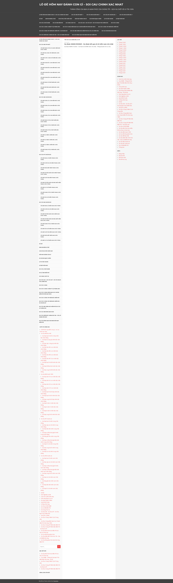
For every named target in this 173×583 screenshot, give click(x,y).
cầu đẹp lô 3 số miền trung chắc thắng (49, 188)
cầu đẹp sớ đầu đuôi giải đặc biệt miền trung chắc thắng (51, 183)
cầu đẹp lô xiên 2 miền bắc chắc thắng (49, 135)
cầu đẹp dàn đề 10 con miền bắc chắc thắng (50, 78)
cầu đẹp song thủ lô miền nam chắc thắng (50, 224)
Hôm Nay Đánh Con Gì (81, 18)
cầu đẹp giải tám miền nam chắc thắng (51, 232)
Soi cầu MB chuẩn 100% (93, 14)
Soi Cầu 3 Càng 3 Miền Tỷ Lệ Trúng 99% (49, 26)
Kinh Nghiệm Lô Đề (50, 18)
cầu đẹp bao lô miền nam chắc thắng (50, 205)
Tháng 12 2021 (122, 57)
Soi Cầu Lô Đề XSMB (44, 22)
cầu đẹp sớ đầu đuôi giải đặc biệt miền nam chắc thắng (51, 219)
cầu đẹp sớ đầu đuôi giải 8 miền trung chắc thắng (51, 173)
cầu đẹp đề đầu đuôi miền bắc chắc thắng (50, 88)
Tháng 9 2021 (122, 63)
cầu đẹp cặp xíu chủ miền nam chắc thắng (50, 210)
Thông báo (121, 147)
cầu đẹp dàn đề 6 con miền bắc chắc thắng (50, 68)
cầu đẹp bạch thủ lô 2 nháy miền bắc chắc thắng (50, 48)
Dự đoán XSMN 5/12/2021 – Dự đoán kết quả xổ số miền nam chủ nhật (88, 44)
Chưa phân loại (123, 86)
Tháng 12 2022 (122, 46)
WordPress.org (123, 159)
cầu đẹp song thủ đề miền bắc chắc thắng (50, 92)
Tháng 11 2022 (122, 48)
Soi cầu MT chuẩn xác (109, 14)
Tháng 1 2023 (122, 44)
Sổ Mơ (41, 18)
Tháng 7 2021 (122, 67)
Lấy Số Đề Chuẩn (108, 18)
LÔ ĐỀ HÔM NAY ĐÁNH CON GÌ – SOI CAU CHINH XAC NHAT (81, 4)
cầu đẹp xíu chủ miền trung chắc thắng (49, 198)
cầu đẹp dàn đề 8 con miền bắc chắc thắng (50, 73)
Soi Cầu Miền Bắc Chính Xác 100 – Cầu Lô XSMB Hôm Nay (54, 34)
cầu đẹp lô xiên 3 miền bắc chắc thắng (49, 140)
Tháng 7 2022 (122, 55)
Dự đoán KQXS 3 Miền (95, 18)
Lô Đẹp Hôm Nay (120, 18)
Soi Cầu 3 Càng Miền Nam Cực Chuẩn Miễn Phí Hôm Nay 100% (79, 26)
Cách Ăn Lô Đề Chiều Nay (65, 18)
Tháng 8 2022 (122, 54)
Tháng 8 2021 (122, 65)
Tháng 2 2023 (122, 42)
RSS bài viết (122, 155)
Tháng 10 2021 (122, 61)
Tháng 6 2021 (122, 69)
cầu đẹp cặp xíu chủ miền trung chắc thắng (50, 163)
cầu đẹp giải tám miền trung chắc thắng (49, 178)
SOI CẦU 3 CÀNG (115, 22)
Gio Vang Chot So (70, 22)
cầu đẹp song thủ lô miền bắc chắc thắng (50, 150)
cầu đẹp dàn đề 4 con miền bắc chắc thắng (50, 63)
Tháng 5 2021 (122, 71)
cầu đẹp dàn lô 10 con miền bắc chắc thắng (50, 116)
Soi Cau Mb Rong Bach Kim (109, 30)
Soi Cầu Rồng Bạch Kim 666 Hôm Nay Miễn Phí (84, 34)
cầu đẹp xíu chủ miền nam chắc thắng (51, 228)
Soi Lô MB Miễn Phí (58, 22)
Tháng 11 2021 (122, 59)
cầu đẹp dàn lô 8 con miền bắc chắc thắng (50, 111)
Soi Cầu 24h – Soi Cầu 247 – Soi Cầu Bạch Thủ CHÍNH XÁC (93, 22)
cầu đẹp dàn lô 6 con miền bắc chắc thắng (50, 106)
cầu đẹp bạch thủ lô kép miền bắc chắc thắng (50, 121)
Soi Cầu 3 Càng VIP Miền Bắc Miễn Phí (108, 26)
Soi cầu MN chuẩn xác (126, 14)
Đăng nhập (121, 153)
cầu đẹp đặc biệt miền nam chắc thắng (49, 236)
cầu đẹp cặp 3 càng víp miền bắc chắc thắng (51, 58)
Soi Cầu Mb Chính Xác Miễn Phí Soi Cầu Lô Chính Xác (84, 30)
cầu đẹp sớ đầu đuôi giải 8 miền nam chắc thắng (50, 214)
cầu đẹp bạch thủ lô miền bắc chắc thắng (50, 126)
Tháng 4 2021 (122, 72)
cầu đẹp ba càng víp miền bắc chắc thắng (50, 53)
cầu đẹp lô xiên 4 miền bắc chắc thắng (49, 145)
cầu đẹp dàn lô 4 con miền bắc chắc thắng (50, 101)
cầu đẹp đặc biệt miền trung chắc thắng (50, 168)
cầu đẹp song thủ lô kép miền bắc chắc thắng (50, 130)
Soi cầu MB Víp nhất (76, 14)
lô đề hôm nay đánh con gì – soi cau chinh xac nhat (54, 14)
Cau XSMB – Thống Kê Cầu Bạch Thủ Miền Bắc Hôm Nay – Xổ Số (125, 83)
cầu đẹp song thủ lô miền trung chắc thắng (51, 193)
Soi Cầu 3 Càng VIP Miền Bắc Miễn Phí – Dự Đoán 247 (53, 30)
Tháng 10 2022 (122, 50)
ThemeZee (55, 581)
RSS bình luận (122, 157)
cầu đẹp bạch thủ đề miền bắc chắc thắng (50, 83)
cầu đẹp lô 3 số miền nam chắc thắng (50, 240)
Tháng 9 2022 (122, 52)
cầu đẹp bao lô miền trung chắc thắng (49, 158)
